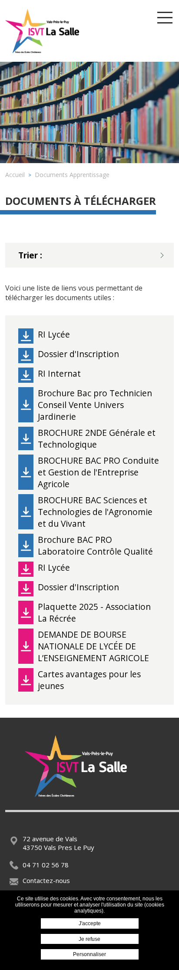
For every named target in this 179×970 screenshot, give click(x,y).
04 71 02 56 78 (46, 864)
